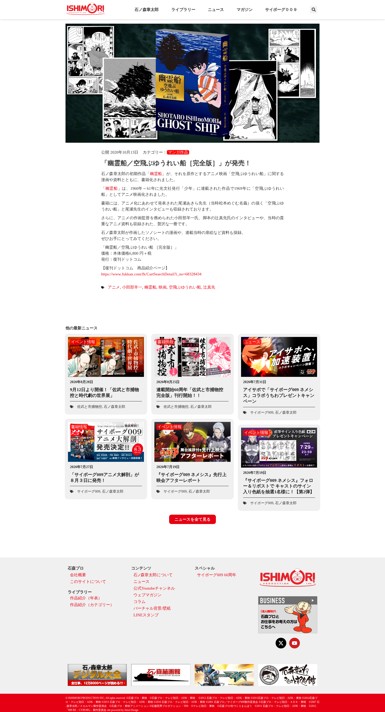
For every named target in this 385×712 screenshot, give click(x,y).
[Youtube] (294, 643)
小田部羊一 (132, 287)
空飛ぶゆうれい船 (185, 287)
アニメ (114, 287)
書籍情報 (166, 342)
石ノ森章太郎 (147, 9)
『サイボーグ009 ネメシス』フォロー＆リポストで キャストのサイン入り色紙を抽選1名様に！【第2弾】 (278, 486)
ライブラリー (183, 9)
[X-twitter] (281, 643)
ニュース (216, 9)
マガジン (245, 9)
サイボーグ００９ (281, 9)
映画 (163, 287)
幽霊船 (156, 173)
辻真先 (209, 287)
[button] (313, 9)
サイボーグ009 (261, 412)
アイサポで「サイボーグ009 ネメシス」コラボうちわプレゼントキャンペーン (278, 395)
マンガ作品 (178, 152)
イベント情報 (83, 342)
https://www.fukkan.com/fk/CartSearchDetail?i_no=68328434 (151, 274)
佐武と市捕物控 (89, 407)
